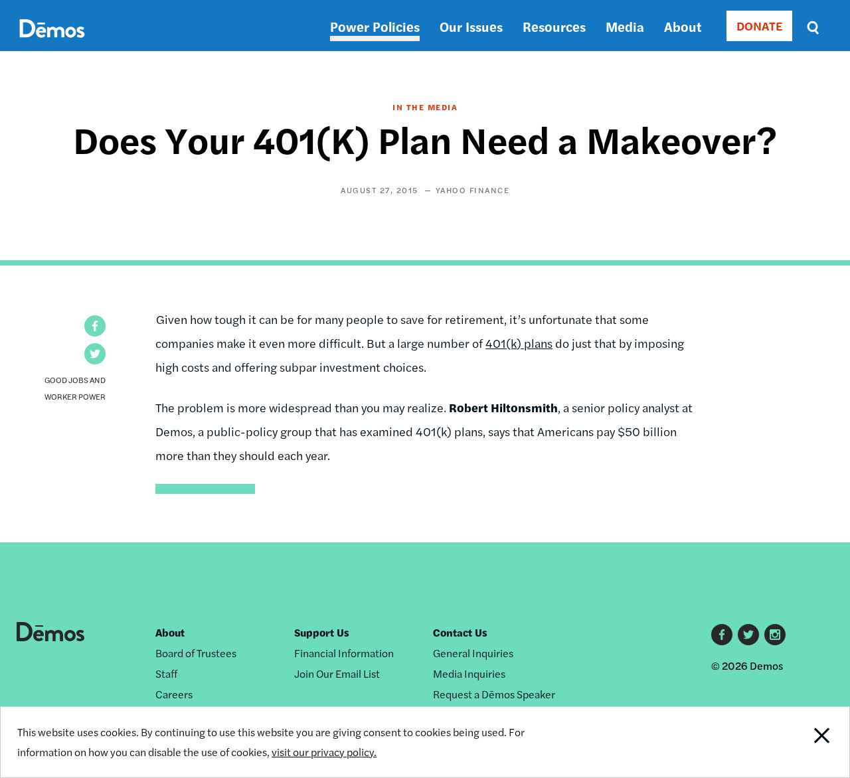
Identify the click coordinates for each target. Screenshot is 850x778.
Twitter (748, 634)
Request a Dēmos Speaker (494, 694)
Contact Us (460, 632)
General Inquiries (473, 653)
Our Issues (471, 26)
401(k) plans (518, 343)
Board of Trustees (195, 653)
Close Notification (806, 742)
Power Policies (375, 26)
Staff (166, 673)
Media (625, 26)
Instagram (775, 634)
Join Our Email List (337, 673)
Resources (554, 26)
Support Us (321, 632)
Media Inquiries (469, 673)
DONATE (759, 25)
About (682, 26)
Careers (174, 694)
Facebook (721, 634)
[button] (95, 326)
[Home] (52, 43)
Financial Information (344, 653)
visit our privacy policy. (324, 751)
